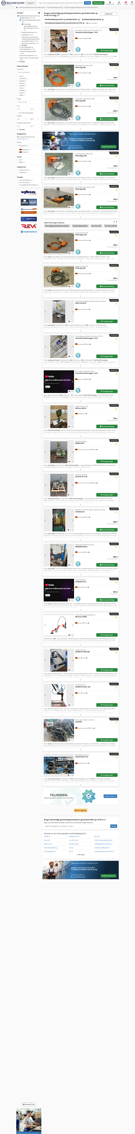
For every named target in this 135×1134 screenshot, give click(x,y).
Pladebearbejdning (29, 32)
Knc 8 (71, 851)
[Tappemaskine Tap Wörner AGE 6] (59, 416)
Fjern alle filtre (92, 23)
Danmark (22, 139)
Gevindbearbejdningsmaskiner (31, 21)
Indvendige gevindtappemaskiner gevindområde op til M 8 (31, 27)
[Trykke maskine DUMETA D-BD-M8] (59, 660)
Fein (21, 76)
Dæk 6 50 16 (48, 844)
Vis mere (81, 855)
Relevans (109, 14)
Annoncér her (29, 1104)
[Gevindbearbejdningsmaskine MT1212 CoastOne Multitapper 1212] (59, 41)
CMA (21, 88)
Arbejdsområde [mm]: (24, 123)
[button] (132, 3)
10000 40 (47, 836)
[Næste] (72, 41)
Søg (88, 3)
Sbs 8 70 (97, 836)
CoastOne (23, 78)
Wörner (22, 83)
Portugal (25, 152)
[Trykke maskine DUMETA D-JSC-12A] (59, 695)
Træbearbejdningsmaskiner (28, 52)
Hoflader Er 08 (74, 836)
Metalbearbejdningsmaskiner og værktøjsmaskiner (29, 17)
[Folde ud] (80, 60)
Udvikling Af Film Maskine (103, 844)
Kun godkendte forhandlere (29, 185)
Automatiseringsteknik (28, 55)
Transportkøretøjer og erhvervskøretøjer (27, 48)
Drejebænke (27, 35)
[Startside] (17, 7)
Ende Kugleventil (49, 851)
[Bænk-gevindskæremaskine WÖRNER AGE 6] (59, 555)
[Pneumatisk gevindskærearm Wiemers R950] (59, 625)
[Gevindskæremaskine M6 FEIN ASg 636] (59, 76)
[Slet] (79, 20)
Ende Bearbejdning (50, 848)
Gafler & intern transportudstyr (29, 59)
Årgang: (19, 116)
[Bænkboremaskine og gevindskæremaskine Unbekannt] (59, 520)
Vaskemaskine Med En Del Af (104, 851)
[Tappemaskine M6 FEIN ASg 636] (59, 276)
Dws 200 (47, 840)
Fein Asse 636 (96, 226)
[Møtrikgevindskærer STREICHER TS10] (59, 765)
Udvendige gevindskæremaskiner (57, 226)
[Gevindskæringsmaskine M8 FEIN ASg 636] (59, 109)
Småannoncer (24, 170)
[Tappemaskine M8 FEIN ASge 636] (59, 243)
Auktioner (23, 172)
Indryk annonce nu (108, 147)
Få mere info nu (110, 796)
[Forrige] (45, 41)
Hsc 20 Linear (73, 840)
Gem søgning (81, 810)
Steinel (22, 93)
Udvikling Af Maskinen (101, 848)
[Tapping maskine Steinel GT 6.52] (59, 485)
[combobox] (28, 145)
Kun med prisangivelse (26, 113)
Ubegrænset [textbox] (23, 146)
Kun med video (24, 182)
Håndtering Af (74, 844)
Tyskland (26, 149)
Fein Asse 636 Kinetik (112, 226)
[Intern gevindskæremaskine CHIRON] (59, 730)
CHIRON (22, 86)
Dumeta (22, 81)
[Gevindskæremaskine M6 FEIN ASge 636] (59, 164)
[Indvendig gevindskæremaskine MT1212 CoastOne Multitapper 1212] (59, 346)
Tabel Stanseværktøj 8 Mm (103, 840)
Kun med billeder (26, 180)
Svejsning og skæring (30, 43)
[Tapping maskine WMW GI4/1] (59, 451)
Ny (20, 160)
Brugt (22, 162)
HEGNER (22, 90)
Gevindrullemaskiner (80, 226)
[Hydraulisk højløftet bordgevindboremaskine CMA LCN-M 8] (59, 311)
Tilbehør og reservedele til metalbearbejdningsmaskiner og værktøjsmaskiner (31, 39)
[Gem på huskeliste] (116, 33)
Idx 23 (71, 848)
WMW (22, 95)
